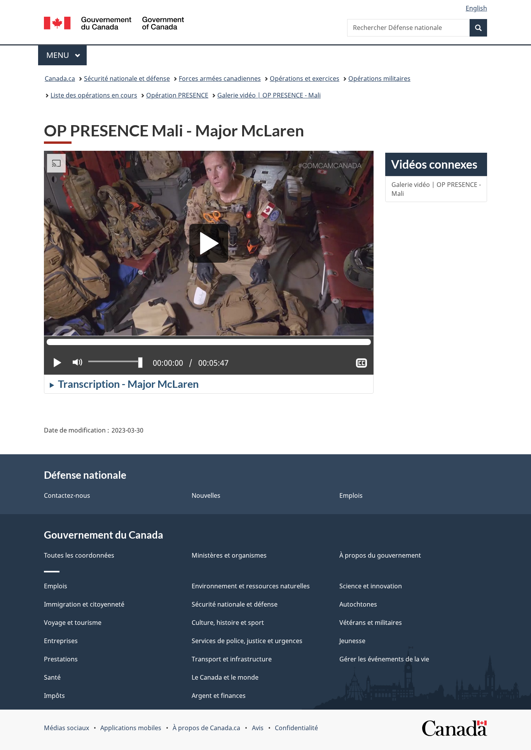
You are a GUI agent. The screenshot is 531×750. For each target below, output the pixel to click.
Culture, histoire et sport (228, 622)
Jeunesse (352, 641)
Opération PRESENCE (177, 95)
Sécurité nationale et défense (127, 78)
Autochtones (358, 604)
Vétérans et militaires (370, 622)
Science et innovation (370, 586)
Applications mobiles (130, 728)
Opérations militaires (379, 78)
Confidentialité (296, 728)
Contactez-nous (67, 495)
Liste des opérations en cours (94, 95)
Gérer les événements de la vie (384, 659)
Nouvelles (206, 495)
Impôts (54, 695)
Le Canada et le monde (225, 677)
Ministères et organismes (229, 555)
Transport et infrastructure (232, 659)
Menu (66, 55)
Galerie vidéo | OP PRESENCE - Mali (269, 95)
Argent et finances (219, 695)
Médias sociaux (66, 728)
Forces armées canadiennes (220, 78)
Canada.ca (60, 78)
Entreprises (61, 641)
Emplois (351, 495)
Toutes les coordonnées (79, 555)
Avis (258, 728)
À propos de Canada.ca (206, 728)
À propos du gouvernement (380, 555)
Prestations (61, 659)
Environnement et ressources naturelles (251, 586)
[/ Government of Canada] (114, 24)
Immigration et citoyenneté (84, 604)
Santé (52, 677)
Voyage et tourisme (72, 622)
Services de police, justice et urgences (247, 641)
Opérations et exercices (304, 78)
